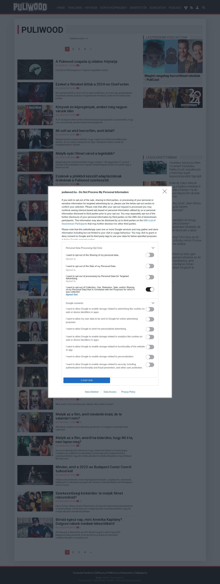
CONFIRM (87, 380)
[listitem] (110, 248)
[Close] (166, 192)
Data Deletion (92, 391)
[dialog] (110, 292)
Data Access (110, 391)
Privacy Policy (128, 391)
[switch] (150, 255)
